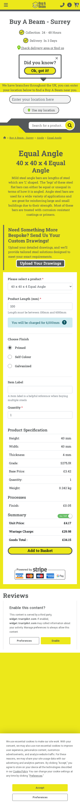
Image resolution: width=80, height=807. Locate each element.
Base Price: (17, 471)
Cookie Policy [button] (20, 771)
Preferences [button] (36, 775)
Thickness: (17, 455)
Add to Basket (40, 550)
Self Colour (23, 357)
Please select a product (25, 279)
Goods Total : (18, 540)
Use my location (43, 110)
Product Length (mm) (24, 299)
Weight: (14, 488)
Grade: (13, 463)
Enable (55, 640)
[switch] (64, 516)
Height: (14, 438)
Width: (14, 446)
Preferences (40, 797)
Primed (20, 348)
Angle (40, 137)
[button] (69, 4)
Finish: (14, 505)
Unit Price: (16, 523)
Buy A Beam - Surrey (21, 137)
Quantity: (15, 480)
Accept (40, 787)
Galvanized (23, 366)
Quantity (15, 407)
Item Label (15, 382)
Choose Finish (18, 339)
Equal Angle (54, 137)
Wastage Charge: (21, 531)
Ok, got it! (40, 70)
